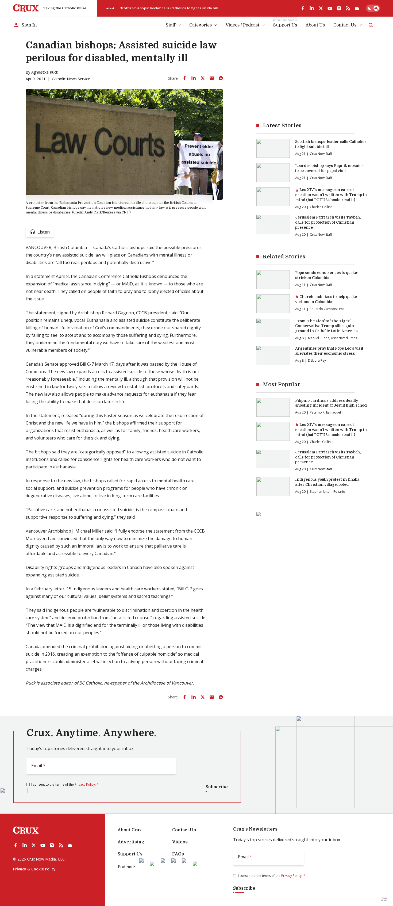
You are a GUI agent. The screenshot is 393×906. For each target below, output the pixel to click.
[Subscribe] (357, 8)
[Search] (370, 25)
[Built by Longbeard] (384, 899)
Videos (180, 842)
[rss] (348, 8)
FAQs (178, 854)
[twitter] (320, 8)
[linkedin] (311, 8)
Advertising (131, 842)
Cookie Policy (43, 868)
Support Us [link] (285, 25)
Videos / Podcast (242, 25)
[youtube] (329, 8)
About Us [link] (315, 25)
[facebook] (302, 8)
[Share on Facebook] (184, 78)
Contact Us (344, 25)
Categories (200, 25)
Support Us (130, 854)
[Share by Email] (211, 78)
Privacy (19, 868)
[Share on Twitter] (202, 78)
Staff (170, 25)
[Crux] (26, 8)
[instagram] (339, 8)
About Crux (130, 830)
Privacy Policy (85, 784)
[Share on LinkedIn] (193, 78)
